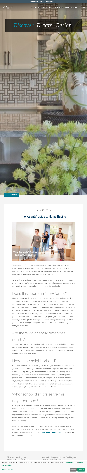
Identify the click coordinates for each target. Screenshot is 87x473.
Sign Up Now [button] (57, 7)
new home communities (51, 432)
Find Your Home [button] (40, 7)
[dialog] (43, 466)
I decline (73, 470)
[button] (75, 8)
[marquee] (43, 1)
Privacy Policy (71, 462)
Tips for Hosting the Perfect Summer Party (18, 458)
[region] (43, 1)
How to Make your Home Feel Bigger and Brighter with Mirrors (59, 458)
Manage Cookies (7, 470)
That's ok (81, 470)
